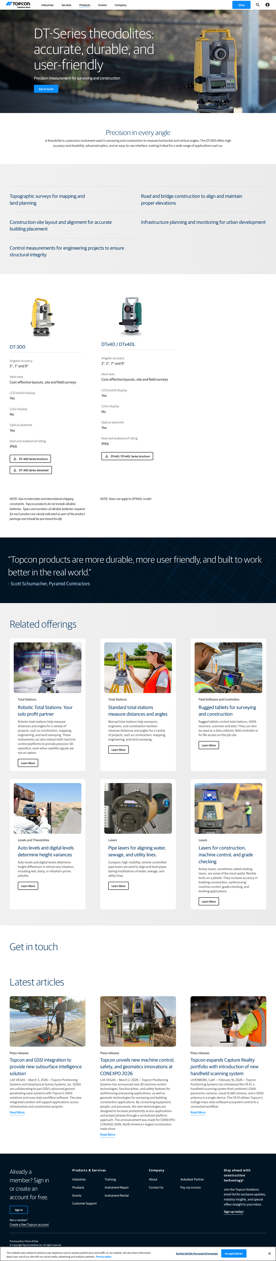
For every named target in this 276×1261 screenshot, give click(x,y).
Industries (47, 5)
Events (102, 5)
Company (120, 5)
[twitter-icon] (243, 1241)
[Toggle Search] (257, 4)
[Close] (269, 1253)
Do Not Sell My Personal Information (197, 1253)
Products (84, 5)
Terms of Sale (31, 1241)
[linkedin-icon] (232, 1241)
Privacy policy (17, 1241)
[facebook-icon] (222, 1241)
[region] (138, 1254)
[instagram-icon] (264, 1241)
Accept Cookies (234, 1253)
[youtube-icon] (253, 1241)
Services (66, 5)
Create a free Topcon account (29, 1224)
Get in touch (46, 89)
